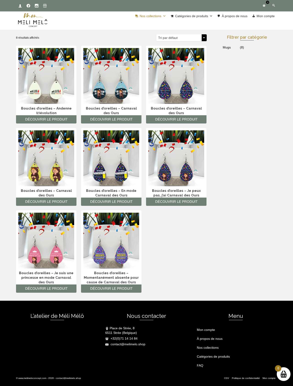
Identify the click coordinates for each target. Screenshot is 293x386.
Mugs (227, 47)
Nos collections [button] (150, 16)
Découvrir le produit (46, 119)
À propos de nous (234, 16)
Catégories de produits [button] (191, 16)
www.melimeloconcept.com (32, 378)
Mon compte (266, 16)
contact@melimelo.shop (127, 344)
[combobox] (181, 37)
